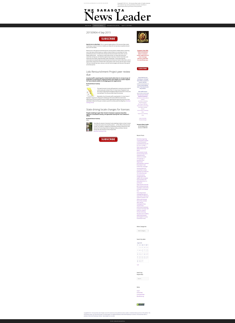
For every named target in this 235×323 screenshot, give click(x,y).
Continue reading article (100, 131)
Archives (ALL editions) (98, 25)
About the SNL (88, 25)
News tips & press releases (142, 94)
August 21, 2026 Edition (127, 25)
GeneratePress (121, 321)
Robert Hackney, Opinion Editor (142, 105)
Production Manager (143, 119)
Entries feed (140, 292)
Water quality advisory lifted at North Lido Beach (142, 148)
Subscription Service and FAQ (113, 25)
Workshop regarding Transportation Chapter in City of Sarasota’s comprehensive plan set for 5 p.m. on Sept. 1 (142, 142)
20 (147, 254)
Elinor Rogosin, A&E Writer (143, 104)
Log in (138, 290)
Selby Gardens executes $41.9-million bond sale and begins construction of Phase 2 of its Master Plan (142, 188)
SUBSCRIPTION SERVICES (142, 96)
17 (142, 254)
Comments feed (140, 294)
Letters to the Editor (142, 118)
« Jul (138, 264)
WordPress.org (140, 296)
